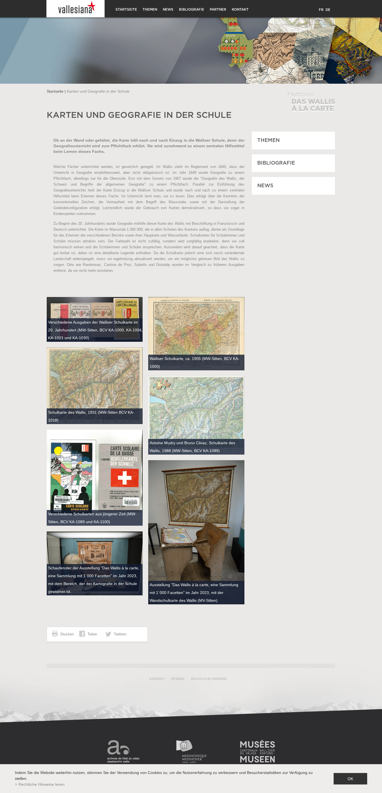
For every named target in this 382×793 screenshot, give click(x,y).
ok (350, 778)
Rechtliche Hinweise (209, 678)
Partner (218, 9)
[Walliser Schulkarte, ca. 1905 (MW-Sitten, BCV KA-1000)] (196, 333)
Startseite (126, 9)
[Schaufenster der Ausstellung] (95, 563)
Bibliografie (191, 9)
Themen (150, 9)
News (168, 9)
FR (321, 9)
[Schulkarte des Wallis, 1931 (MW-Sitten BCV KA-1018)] (95, 385)
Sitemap (178, 678)
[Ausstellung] (196, 532)
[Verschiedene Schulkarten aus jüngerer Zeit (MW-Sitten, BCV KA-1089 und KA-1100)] (95, 478)
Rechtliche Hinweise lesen (41, 784)
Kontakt (240, 9)
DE (328, 9)
